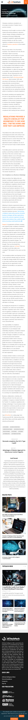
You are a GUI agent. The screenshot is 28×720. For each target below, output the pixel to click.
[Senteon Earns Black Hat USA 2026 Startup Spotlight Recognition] (8, 603)
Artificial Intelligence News (8, 677)
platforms (14, 431)
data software (6, 431)
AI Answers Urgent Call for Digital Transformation (11, 558)
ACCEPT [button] (21, 716)
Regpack (4, 224)
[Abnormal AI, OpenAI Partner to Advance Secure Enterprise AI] (20, 603)
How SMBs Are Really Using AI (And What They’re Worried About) (12, 515)
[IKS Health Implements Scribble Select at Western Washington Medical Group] (8, 617)
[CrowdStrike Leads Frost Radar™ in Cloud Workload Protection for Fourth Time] (14, 577)
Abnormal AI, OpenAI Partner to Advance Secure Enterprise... (19, 610)
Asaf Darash (5, 15)
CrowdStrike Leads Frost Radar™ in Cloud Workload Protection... (13, 588)
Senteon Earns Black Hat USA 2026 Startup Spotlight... (7, 610)
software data (6, 433)
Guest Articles (4, 9)
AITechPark (8, 415)
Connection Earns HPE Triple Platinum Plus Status (19, 624)
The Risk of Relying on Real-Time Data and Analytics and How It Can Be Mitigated (13, 536)
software (17, 246)
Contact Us (4, 681)
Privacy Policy (14, 718)
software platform (16, 433)
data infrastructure (18, 429)
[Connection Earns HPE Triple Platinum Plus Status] (20, 617)
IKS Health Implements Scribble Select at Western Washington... (7, 625)
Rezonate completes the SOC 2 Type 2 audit (14, 442)
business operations (12, 44)
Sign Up (4, 683)
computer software (7, 429)
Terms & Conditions (7, 679)
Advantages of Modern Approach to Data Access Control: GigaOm (14, 451)
